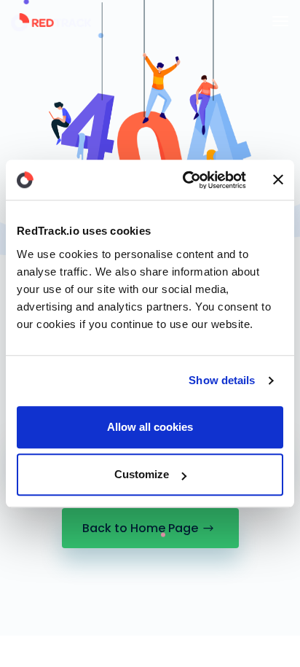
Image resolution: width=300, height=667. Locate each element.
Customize (141, 474)
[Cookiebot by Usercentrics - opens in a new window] (185, 180)
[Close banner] (278, 180)
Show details (222, 380)
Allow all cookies (150, 427)
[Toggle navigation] (280, 21)
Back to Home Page (140, 528)
